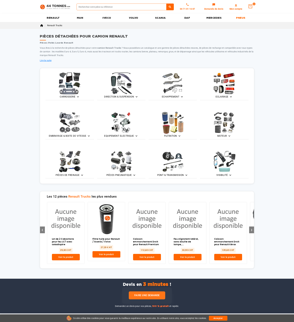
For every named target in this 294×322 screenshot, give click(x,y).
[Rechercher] (170, 7)
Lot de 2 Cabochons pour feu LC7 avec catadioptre (63, 242)
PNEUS (240, 18)
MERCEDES (214, 18)
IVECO (106, 18)
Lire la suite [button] (46, 60)
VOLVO (133, 18)
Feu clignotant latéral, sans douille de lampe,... (186, 242)
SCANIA (160, 18)
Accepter (218, 318)
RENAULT (53, 18)
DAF (187, 18)
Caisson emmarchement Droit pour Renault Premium (146, 242)
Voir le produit (65, 257)
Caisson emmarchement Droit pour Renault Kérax (226, 242)
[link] (213, 7)
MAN (80, 18)
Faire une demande (147, 295)
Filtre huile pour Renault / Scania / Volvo (106, 240)
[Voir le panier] (250, 6)
